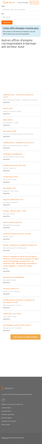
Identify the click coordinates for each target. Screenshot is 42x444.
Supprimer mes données (8, 421)
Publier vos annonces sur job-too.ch (12, 404)
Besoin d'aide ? (5, 424)
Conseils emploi (6, 408)
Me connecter (34, 2)
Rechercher (7, 22)
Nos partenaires (6, 411)
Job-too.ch (5, 438)
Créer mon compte (23, 2)
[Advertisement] (21, 70)
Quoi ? (3, 6)
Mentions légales (6, 418)
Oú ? (2, 14)
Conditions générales (7, 414)
